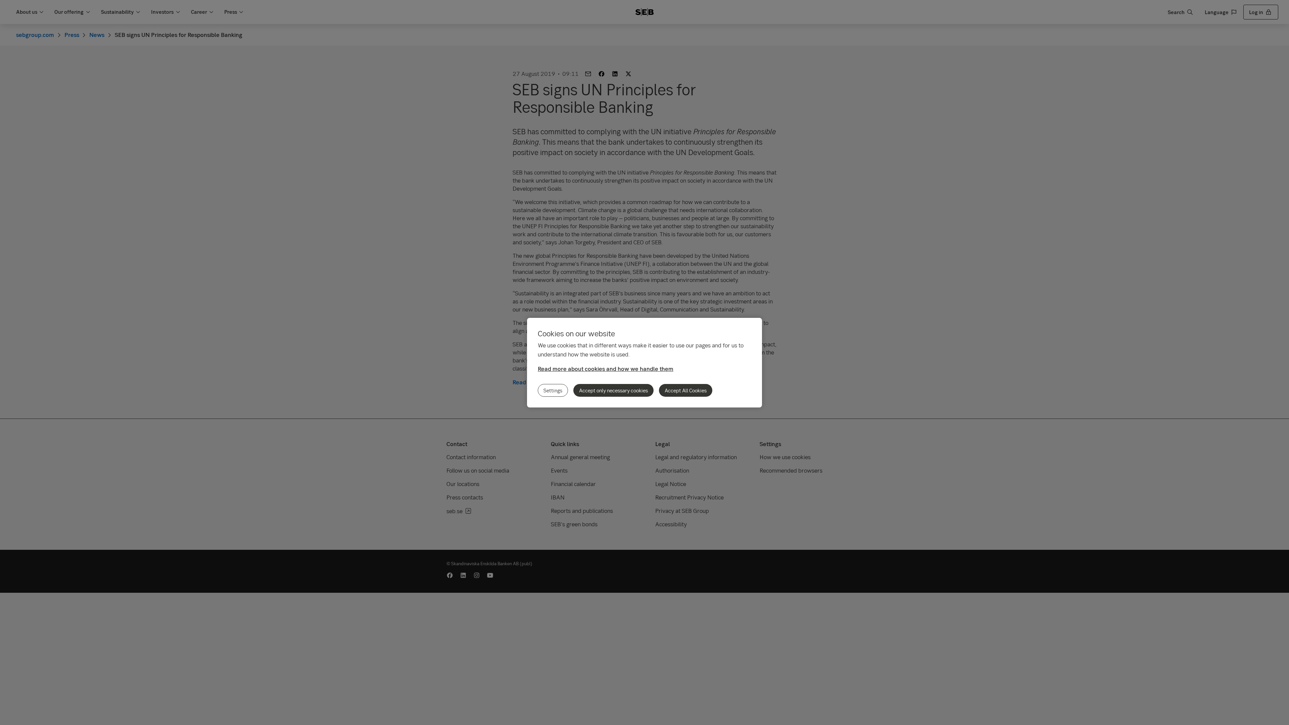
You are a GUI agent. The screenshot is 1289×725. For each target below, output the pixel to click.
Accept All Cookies (686, 390)
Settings (552, 390)
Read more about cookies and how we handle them (605, 369)
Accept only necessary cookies (613, 390)
